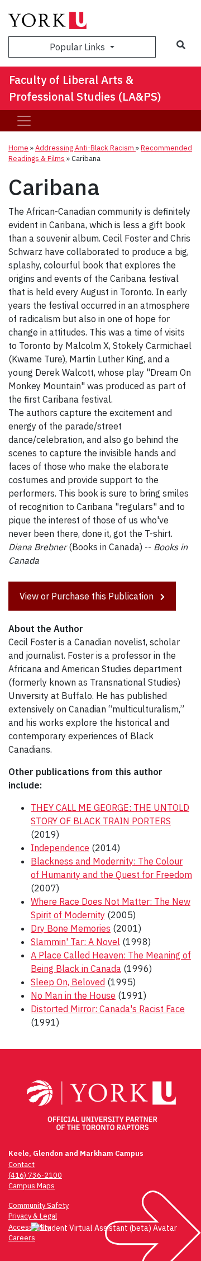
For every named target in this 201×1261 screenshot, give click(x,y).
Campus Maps (31, 1186)
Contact (21, 1164)
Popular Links (78, 47)
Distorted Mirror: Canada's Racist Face (108, 1008)
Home (18, 148)
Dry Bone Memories (71, 928)
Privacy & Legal (32, 1216)
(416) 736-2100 (35, 1175)
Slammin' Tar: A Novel (75, 941)
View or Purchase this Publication (88, 596)
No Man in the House (73, 995)
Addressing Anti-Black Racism (85, 148)
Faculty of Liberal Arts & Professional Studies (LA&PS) (85, 88)
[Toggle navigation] (24, 120)
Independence (60, 847)
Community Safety (38, 1205)
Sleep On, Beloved (68, 982)
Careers (21, 1238)
